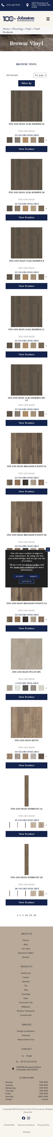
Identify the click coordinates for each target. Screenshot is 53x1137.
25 (30, 915)
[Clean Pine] (33, 756)
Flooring (17, 28)
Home (6, 28)
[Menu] (48, 18)
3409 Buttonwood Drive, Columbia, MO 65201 (41, 5)
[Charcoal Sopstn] (25, 687)
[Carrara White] (17, 687)
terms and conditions (24, 567)
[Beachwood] (17, 824)
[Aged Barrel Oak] (26, 105)
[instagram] (29, 1118)
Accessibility (9, 1125)
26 (34, 915)
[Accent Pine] (26, 722)
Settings (26, 581)
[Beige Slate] (26, 653)
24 (26, 915)
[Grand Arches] (17, 482)
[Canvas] (33, 824)
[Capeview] (41, 824)
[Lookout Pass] (33, 482)
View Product (26, 149)
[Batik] (27, 790)
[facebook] (24, 1118)
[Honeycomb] (25, 139)
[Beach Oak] (17, 756)
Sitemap (26, 1132)
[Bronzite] (25, 824)
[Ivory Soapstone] (41, 687)
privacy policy (33, 564)
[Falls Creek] (26, 448)
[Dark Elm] (41, 756)
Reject (33, 576)
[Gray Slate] (33, 687)
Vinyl (28, 28)
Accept (19, 576)
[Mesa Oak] (33, 139)
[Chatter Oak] (25, 756)
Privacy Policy (43, 1125)
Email (29, 1056)
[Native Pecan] (41, 139)
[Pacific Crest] (41, 482)
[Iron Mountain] (25, 482)
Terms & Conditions (26, 1125)
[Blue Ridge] (17, 139)
